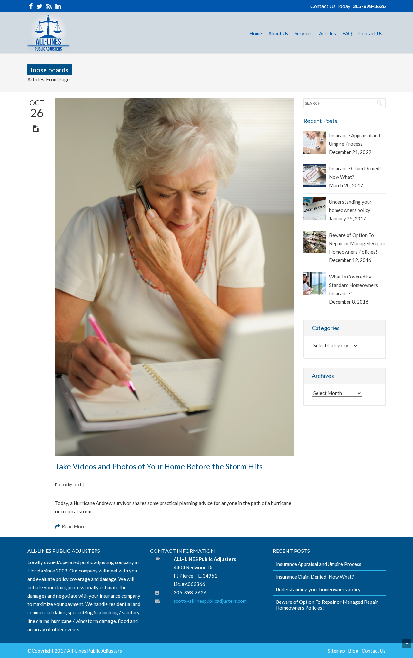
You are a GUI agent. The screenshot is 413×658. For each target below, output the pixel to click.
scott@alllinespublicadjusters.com (210, 601)
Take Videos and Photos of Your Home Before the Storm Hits (159, 466)
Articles (35, 79)
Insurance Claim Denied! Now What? (355, 173)
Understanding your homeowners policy (350, 206)
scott (77, 484)
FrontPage (58, 79)
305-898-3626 (369, 6)
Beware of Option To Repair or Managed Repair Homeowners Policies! (357, 243)
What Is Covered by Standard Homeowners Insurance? (353, 285)
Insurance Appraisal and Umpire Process (354, 139)
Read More (74, 526)
